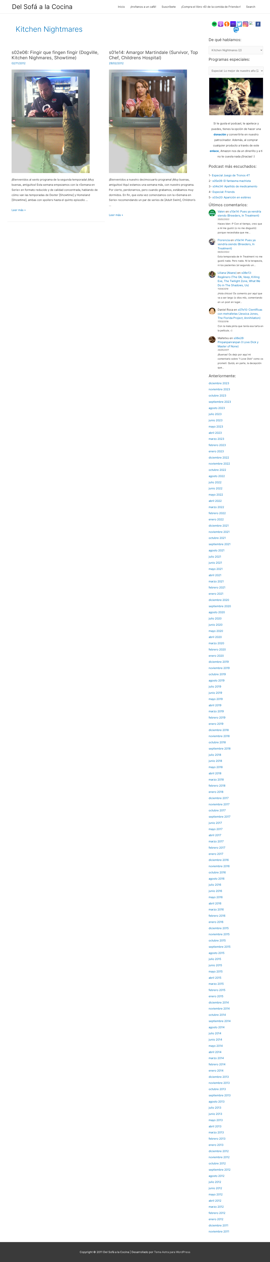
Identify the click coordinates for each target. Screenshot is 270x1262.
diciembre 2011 (218, 1225)
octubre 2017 (217, 810)
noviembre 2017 (219, 804)
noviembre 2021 (219, 532)
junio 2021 (215, 562)
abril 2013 (215, 1126)
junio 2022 (215, 488)
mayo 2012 (216, 1194)
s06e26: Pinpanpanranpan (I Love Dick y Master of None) (238, 342)
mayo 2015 (216, 971)
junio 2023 (216, 420)
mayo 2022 (216, 494)
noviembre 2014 (219, 1008)
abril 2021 (215, 575)
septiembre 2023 (220, 401)
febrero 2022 (217, 513)
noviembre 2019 (219, 668)
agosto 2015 (216, 953)
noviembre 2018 (219, 736)
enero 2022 (216, 519)
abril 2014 (215, 1052)
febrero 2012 (217, 1213)
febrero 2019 (217, 717)
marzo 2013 (216, 1132)
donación (220, 134)
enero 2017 (216, 854)
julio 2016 (215, 884)
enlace (214, 151)
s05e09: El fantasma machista (231, 181)
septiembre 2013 (220, 1095)
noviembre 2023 (219, 389)
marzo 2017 (216, 841)
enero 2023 (216, 451)
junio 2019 (215, 692)
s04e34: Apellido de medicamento (235, 186)
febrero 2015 (217, 990)
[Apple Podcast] (220, 24)
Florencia (224, 240)
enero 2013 (216, 1145)
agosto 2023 (217, 408)
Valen (221, 211)
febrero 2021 (217, 587)
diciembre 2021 (219, 525)
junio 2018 (215, 761)
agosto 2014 (217, 1027)
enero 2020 (216, 655)
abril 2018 (215, 773)
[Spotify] (214, 24)
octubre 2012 (217, 1163)
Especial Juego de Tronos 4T (231, 175)
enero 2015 (216, 996)
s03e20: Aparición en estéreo (231, 197)
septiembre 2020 (220, 606)
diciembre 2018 (219, 730)
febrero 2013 (217, 1138)
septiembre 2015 (220, 946)
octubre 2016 (217, 872)
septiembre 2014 (220, 1021)
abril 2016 (215, 903)
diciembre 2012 (219, 1151)
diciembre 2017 (219, 798)
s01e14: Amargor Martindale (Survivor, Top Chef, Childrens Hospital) (153, 55)
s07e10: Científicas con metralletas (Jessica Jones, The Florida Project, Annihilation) (240, 314)
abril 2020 (215, 637)
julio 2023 (215, 414)
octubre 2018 (217, 742)
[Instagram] (245, 24)
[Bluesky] (252, 24)
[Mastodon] (236, 29)
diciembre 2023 (219, 383)
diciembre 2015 (219, 928)
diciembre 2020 (219, 600)
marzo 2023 (216, 439)
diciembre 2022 (219, 457)
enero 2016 (216, 922)
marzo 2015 (216, 983)
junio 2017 (215, 823)
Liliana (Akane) (227, 272)
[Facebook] (258, 24)
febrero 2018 (217, 785)
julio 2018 (215, 755)
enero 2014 (216, 1070)
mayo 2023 (216, 426)
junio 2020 (215, 624)
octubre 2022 (217, 470)
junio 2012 (215, 1188)
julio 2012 (215, 1182)
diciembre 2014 (219, 1002)
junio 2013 (215, 1114)
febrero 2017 (217, 847)
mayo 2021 (216, 569)
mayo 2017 (216, 829)
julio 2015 (215, 959)
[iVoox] (227, 24)
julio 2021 (215, 556)
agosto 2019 (216, 680)
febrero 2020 (217, 649)
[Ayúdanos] (236, 96)
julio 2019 (215, 686)
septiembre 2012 (220, 1169)
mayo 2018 (216, 767)
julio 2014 (215, 1033)
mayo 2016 (216, 897)
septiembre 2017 (220, 816)
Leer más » (19, 210)
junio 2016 (215, 891)
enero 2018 (216, 792)
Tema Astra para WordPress (172, 1252)
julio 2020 (215, 618)
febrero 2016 (217, 915)
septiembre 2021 (220, 544)
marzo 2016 (216, 909)
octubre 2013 (217, 1089)
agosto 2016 (216, 878)
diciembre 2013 (219, 1077)
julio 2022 (215, 482)
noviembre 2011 (219, 1231)
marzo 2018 (216, 779)
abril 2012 (215, 1200)
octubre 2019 (217, 674)
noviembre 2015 (219, 934)
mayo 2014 (216, 1046)
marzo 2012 (216, 1206)
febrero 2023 (217, 445)
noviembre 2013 (219, 1083)
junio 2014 (215, 1039)
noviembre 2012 (219, 1157)
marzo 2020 (216, 643)
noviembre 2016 (219, 866)
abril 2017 (215, 835)
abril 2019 (215, 705)
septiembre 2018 (220, 748)
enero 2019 (216, 723)
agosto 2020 (217, 612)
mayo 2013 (216, 1120)
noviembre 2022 (219, 463)
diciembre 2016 (219, 860)
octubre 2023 (217, 395)
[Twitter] (239, 24)
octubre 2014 (217, 1014)
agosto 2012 (216, 1176)
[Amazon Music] (233, 24)
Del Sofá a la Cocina (42, 6)
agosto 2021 (216, 550)
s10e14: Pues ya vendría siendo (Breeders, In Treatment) (236, 244)
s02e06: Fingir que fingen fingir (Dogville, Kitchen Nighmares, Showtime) (55, 55)
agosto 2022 (217, 476)
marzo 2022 (216, 507)
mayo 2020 (216, 631)
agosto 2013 (217, 1101)
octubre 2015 (217, 940)
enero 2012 (216, 1219)
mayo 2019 (216, 699)
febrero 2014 (217, 1064)
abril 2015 (215, 977)
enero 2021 (216, 593)
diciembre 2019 (219, 661)
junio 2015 (215, 965)
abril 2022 (215, 501)
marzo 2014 (216, 1058)
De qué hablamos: (225, 39)
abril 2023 (215, 432)
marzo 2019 (216, 711)
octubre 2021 (217, 538)
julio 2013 (215, 1107)
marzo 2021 (216, 581)
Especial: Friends (224, 192)
